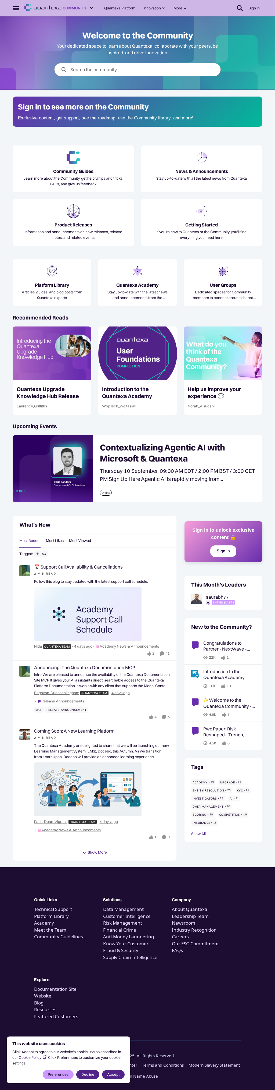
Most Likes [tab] (55, 540)
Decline (87, 1074)
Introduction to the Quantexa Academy (127, 392)
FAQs (177, 950)
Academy (44, 923)
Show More (97, 852)
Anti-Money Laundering (128, 936)
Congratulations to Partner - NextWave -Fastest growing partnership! (225, 646)
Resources (45, 1009)
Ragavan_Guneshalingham (56, 692)
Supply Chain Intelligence (130, 957)
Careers (180, 936)
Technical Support (53, 909)
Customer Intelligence (127, 916)
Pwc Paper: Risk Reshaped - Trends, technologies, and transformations (223, 732)
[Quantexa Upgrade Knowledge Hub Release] (52, 353)
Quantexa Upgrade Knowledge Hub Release (48, 392)
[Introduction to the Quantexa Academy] (137, 353)
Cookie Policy (30, 1057)
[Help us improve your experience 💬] (223, 353)
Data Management (123, 909)
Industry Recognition (194, 930)
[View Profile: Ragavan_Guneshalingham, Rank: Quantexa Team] (24, 671)
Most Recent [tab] (30, 540)
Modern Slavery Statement (214, 1065)
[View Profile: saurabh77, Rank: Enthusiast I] (196, 599)
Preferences (58, 1074)
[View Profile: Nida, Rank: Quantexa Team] (24, 570)
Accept (113, 1074)
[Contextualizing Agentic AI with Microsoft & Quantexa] (53, 468)
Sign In (223, 551)
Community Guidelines (58, 936)
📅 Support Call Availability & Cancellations (78, 567)
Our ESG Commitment (195, 943)
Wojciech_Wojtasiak (119, 406)
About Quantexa (189, 909)
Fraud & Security (120, 950)
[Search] (240, 8)
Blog (39, 1003)
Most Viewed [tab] (80, 540)
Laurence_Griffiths (32, 406)
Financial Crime (119, 930)
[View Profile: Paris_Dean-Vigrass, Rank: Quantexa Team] (24, 734)
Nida (38, 646)
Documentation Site (55, 989)
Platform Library (51, 916)
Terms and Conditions (163, 1065)
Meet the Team (50, 930)
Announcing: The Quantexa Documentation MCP (84, 667)
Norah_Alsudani (201, 406)
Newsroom (183, 923)
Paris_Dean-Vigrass (50, 821)
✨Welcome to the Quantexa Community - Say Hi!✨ (227, 703)
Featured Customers (56, 1016)
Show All (198, 833)
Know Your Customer (126, 943)
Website (42, 996)
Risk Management (122, 923)
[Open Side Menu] (16, 8)
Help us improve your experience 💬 (214, 392)
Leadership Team (190, 916)
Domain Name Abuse (137, 1076)
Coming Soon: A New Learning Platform (74, 731)
